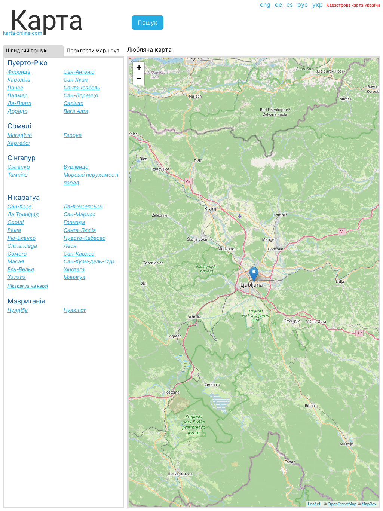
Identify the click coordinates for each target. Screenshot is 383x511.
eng (265, 4)
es (290, 4)
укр (317, 4)
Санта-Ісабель (82, 87)
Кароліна (18, 79)
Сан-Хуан (76, 79)
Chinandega (22, 245)
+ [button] (139, 67)
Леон (70, 245)
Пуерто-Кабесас (84, 238)
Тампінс (17, 174)
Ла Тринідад (23, 214)
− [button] (139, 78)
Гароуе (73, 135)
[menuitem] (265, 4)
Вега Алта (76, 111)
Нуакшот (75, 310)
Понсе (15, 87)
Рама (14, 230)
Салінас (73, 103)
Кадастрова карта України (353, 5)
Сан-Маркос (79, 214)
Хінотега (74, 269)
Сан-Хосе (19, 206)
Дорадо (17, 111)
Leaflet (314, 504)
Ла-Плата (19, 103)
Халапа (16, 277)
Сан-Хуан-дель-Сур (89, 261)
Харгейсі (18, 143)
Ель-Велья (20, 269)
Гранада (74, 222)
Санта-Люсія (80, 230)
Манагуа (74, 277)
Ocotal (15, 222)
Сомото (17, 253)
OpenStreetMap (342, 504)
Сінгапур (18, 166)
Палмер (17, 95)
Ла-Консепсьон (83, 206)
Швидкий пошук (26, 50)
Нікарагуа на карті (27, 286)
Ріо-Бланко (21, 238)
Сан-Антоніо (79, 71)
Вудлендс (76, 166)
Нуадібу (17, 310)
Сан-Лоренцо (81, 95)
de (278, 4)
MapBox (369, 504)
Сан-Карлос (79, 253)
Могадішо (19, 135)
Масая (15, 261)
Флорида (18, 71)
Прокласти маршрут (93, 50)
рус (302, 4)
